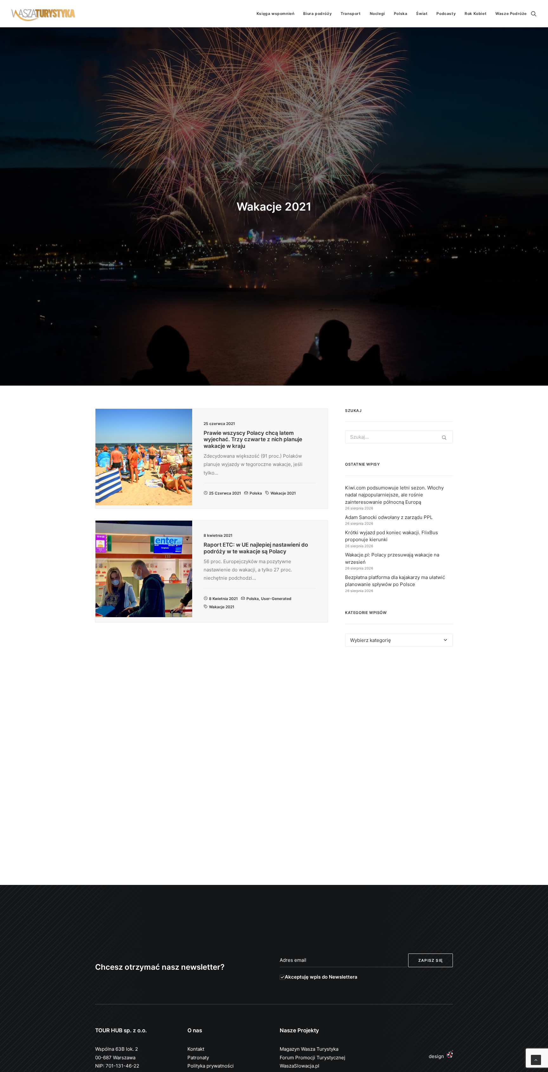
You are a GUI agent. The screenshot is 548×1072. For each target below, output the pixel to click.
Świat (421, 13)
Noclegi (377, 13)
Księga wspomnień (276, 13)
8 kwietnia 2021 (223, 598)
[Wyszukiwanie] (534, 13)
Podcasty (446, 13)
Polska (401, 13)
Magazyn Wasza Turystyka (309, 1049)
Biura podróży (317, 13)
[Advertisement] (399, 709)
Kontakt (195, 1049)
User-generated (276, 598)
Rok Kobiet (475, 13)
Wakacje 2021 (283, 493)
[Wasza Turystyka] (43, 14)
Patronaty (198, 1058)
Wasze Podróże (511, 13)
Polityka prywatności (210, 1066)
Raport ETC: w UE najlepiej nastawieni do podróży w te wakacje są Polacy (256, 548)
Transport (351, 13)
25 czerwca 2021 (225, 493)
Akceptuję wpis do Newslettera (321, 977)
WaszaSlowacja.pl (299, 1066)
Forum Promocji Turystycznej (312, 1058)
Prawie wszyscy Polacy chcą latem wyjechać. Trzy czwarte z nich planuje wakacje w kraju (253, 439)
